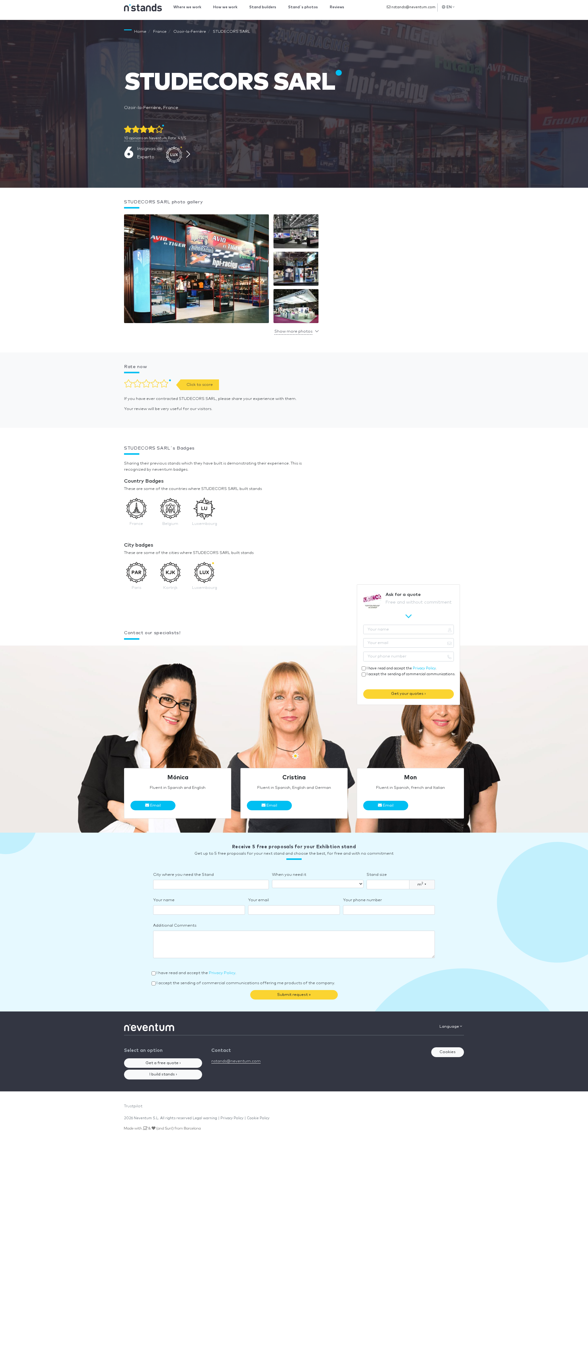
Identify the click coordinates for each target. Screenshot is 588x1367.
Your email (258, 900)
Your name (164, 900)
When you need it (289, 875)
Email (155, 806)
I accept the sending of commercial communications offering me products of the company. (245, 983)
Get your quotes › (408, 694)
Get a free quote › (163, 1063)
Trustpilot (133, 1106)
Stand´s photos (303, 7)
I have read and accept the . (401, 668)
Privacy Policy (424, 668)
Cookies (447, 1052)
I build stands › (163, 1074)
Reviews (337, 7)
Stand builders (262, 7)
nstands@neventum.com (412, 7)
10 (145, 138)
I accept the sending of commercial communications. (411, 674)
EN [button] (449, 7)
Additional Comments (174, 926)
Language (449, 1027)
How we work (225, 7)
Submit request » (294, 995)
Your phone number (362, 900)
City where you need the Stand (183, 875)
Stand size (377, 875)
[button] (196, 270)
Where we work (187, 7)
